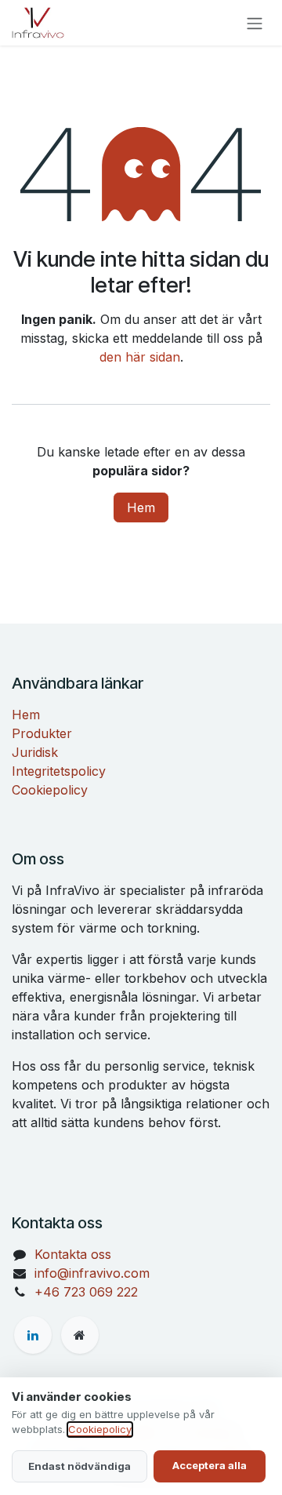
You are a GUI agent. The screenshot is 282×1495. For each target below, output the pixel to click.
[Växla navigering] (254, 22)
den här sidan (139, 357)
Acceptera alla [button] (209, 1465)
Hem (141, 507)
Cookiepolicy (50, 790)
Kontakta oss (72, 1254)
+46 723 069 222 (86, 1292)
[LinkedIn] (33, 1335)
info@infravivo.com (92, 1273)
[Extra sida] (80, 1335)
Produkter (42, 733)
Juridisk (35, 752)
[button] (79, 1466)
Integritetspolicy (59, 771)
